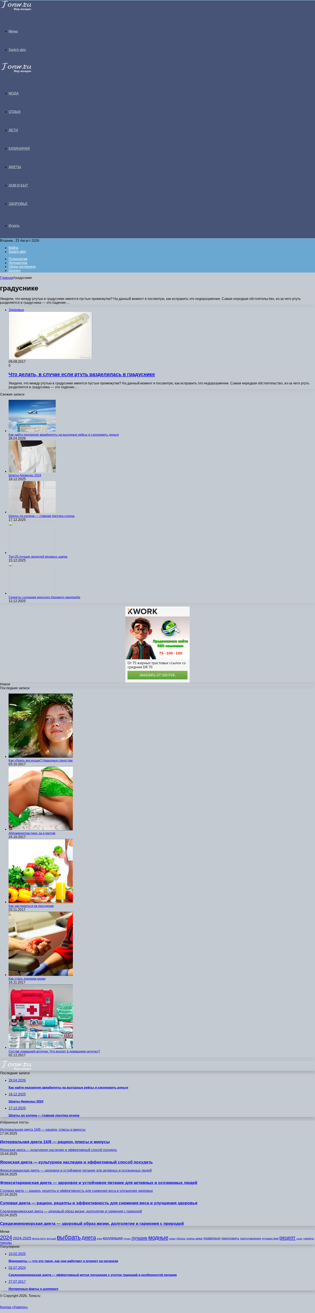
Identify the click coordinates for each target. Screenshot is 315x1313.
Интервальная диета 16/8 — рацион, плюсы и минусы (55, 1142)
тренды (6, 1243)
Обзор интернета (22, 266)
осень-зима (194, 1238)
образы (181, 1238)
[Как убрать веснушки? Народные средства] (41, 756)
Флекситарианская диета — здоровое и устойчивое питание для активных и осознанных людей (98, 1182)
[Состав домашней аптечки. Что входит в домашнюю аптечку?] (41, 1047)
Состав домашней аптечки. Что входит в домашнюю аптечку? (54, 1051)
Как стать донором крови (27, 978)
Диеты (15, 167)
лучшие (139, 1237)
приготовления (250, 1238)
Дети (13, 130)
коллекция (113, 1238)
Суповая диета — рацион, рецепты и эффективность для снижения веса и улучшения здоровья (98, 1203)
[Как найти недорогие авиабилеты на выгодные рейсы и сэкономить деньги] (32, 431)
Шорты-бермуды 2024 (25, 475)
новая (172, 1238)
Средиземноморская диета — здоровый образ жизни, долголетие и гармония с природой (92, 1223)
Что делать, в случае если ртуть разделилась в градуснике (82, 374)
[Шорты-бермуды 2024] (32, 471)
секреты (308, 1238)
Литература (18, 263)
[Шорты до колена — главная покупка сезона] (32, 512)
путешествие (270, 1238)
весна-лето (39, 1238)
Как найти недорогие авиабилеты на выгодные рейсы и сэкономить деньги (64, 434)
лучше (126, 1238)
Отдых (15, 112)
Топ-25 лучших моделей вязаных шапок (38, 556)
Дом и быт (18, 185)
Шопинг (15, 270)
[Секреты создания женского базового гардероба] (32, 593)
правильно (211, 1238)
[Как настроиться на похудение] (41, 902)
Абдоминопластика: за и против (32, 833)
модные (158, 1237)
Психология (18, 259)
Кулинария (19, 148)
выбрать (69, 1237)
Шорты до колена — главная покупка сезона (41, 516)
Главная (6, 278)
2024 (6, 1237)
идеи (99, 1238)
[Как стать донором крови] (41, 975)
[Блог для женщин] (22, 9)
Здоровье (18, 204)
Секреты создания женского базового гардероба (44, 597)
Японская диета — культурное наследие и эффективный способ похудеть (76, 1162)
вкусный (51, 1238)
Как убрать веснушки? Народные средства (40, 760)
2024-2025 (22, 1238)
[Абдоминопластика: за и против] (41, 829)
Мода (14, 93)
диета (89, 1237)
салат (299, 1238)
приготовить (230, 1238)
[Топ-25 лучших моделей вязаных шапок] (32, 552)
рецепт (287, 1237)
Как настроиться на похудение (31, 906)
